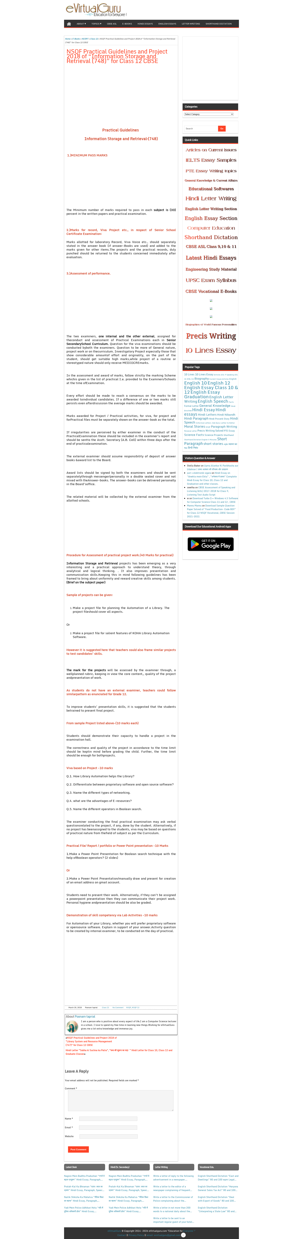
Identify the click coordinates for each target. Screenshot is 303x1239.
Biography (201, 378)
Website (69, 1136)
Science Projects (214, 435)
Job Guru (216, 422)
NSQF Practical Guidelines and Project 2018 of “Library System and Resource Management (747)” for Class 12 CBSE (91, 1041)
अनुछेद (226, 444)
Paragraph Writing (224, 426)
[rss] (231, 9)
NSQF (128, 1007)
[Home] (69, 23)
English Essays (167, 23)
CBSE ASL (112, 23)
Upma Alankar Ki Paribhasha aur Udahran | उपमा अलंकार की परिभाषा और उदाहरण (212, 467)
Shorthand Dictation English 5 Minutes (200, 439)
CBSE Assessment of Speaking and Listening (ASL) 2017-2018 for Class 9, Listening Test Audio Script (211, 491)
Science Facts (194, 434)
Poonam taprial (85, 1016)
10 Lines (189, 374)
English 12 (219, 383)
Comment (71, 1088)
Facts (231, 401)
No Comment (118, 1007)
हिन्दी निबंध (193, 448)
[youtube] (236, 9)
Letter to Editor (228, 422)
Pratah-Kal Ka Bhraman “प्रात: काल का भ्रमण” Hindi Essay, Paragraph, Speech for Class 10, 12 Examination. (84, 1188)
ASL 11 (190, 379)
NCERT (85, 38)
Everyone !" (189, 1231)
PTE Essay (229, 431)
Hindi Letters (207, 414)
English (233, 378)
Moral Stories (194, 426)
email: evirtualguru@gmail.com (163, 1235)
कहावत (231, 444)
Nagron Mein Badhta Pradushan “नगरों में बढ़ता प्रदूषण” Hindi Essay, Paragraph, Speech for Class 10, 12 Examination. (84, 1177)
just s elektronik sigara (199, 473)
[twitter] (226, 9)
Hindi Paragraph (196, 418)
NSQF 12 (135, 1007)
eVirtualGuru (114, 1231)
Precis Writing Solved (210, 431)
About (80, 23)
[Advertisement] (121, 90)
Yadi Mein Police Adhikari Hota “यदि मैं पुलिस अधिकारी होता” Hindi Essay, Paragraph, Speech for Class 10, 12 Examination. (83, 1209)
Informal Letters (203, 422)
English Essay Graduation (202, 394)
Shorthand (229, 435)
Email (69, 1127)
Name (69, 1118)
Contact (121, 1235)
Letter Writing (191, 23)
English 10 (195, 382)
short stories (213, 443)
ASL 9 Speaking (227, 374)
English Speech (213, 401)
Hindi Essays (145, 23)
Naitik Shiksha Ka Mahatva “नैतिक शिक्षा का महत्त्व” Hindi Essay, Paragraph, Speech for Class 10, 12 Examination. (84, 1199)
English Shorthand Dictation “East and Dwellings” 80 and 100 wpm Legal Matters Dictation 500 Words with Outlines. (218, 1177)
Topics (95, 23)
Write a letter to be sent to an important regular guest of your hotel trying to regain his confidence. (172, 1220)
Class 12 (94, 38)
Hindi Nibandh (226, 414)
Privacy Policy (136, 1235)
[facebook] (221, 9)
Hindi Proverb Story (219, 419)
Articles (217, 374)
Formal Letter (191, 406)
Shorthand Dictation (219, 23)
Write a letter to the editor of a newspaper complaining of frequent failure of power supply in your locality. (171, 1188)
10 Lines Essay (204, 374)
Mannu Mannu (194, 505)
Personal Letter (190, 431)
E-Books (127, 23)
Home (67, 38)
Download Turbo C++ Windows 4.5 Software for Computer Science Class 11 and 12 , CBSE (212, 500)
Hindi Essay (203, 409)
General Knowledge (214, 405)
